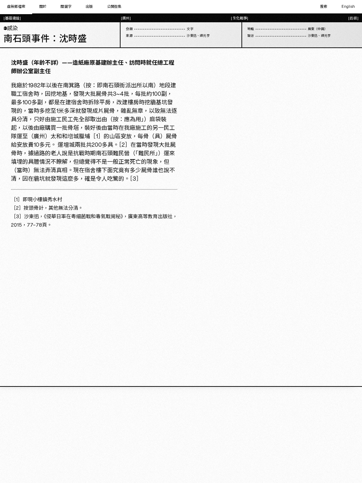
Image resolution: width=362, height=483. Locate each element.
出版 (89, 6)
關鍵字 (65, 6)
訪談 (353, 18)
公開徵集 (114, 6)
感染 (11, 28)
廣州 (125, 18)
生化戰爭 (240, 18)
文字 (190, 29)
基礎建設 (12, 18)
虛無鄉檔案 (16, 6)
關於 (42, 6)
